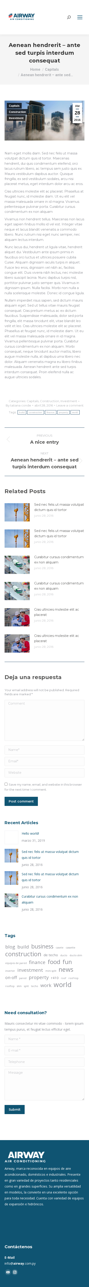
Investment (16, 118)
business (42, 946)
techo (34, 986)
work (45, 985)
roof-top (73, 978)
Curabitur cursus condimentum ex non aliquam (59, 559)
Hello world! (30, 833)
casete (59, 947)
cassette (70, 947)
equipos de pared (16, 963)
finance (51, 412)
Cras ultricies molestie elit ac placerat (56, 612)
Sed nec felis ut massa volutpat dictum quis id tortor (59, 507)
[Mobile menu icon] (79, 17)
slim (19, 986)
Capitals (14, 105)
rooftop (10, 986)
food (54, 962)
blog (10, 947)
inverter (10, 970)
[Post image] (17, 512)
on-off (11, 977)
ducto (63, 955)
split (26, 986)
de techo (51, 955)
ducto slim (76, 955)
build (22, 412)
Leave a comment (70, 405)
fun (67, 962)
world (75, 412)
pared (22, 978)
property (63, 412)
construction (35, 412)
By (18, 405)
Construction (17, 112)
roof (63, 978)
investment (30, 970)
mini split (50, 970)
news (66, 969)
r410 (55, 977)
